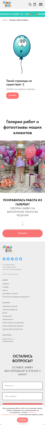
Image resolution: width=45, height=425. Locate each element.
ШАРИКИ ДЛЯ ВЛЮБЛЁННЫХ (12, 329)
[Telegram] (8, 258)
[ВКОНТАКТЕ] (4, 258)
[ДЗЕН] (16, 258)
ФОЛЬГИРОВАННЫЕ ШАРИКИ (12, 326)
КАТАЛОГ (6, 303)
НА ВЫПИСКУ (7, 316)
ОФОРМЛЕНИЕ (7, 319)
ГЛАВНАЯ (5, 284)
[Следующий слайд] (42, 166)
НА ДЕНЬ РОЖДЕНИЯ (9, 310)
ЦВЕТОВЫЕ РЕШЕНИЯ (9, 306)
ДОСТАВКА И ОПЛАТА (10, 294)
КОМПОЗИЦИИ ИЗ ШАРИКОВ (13, 323)
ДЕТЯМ (4, 313)
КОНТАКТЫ (7, 335)
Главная (4, 20)
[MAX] (20, 258)
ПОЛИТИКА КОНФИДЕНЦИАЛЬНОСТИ (16, 297)
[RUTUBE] (12, 258)
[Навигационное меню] (40, 4)
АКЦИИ (5, 290)
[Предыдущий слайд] (2, 166)
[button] (30, 4)
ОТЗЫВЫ (5, 287)
